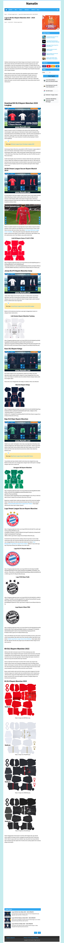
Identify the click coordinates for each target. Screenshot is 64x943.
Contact (8, 937)
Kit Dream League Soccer (18, 22)
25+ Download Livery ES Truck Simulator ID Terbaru (52, 37)
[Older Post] (39, 933)
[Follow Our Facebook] (44, 66)
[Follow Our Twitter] (57, 66)
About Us (13, 937)
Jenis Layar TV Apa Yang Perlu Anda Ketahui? (52, 46)
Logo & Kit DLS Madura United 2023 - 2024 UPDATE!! (23, 917)
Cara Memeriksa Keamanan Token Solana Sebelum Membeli (52, 41)
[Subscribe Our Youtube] (49, 66)
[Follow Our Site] (53, 66)
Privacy (25, 937)
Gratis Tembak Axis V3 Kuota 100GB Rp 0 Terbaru (52, 54)
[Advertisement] (22, 32)
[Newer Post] (35, 933)
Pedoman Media (34, 937)
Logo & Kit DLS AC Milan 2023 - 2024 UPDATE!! (22, 923)
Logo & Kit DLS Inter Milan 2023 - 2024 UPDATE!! (23, 912)
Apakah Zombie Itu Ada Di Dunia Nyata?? (51, 50)
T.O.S (29, 937)
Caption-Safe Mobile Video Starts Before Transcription (51, 58)
